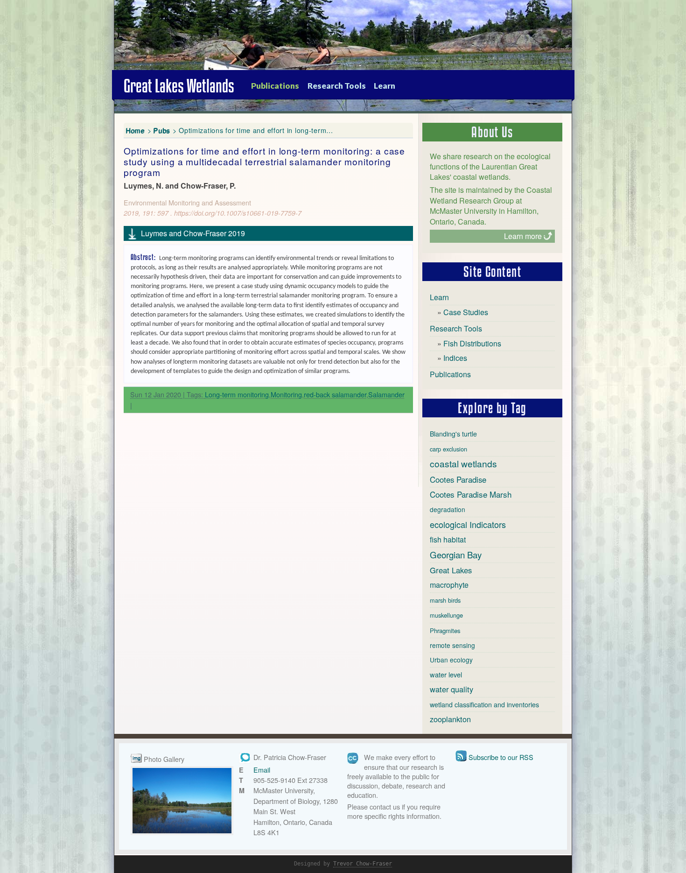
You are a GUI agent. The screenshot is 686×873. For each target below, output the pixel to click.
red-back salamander (335, 394)
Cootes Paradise (458, 479)
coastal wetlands (463, 463)
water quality (451, 689)
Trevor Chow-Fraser (362, 863)
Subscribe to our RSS (501, 757)
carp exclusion (448, 448)
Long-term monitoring (237, 394)
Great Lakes (451, 570)
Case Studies (465, 312)
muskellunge (446, 615)
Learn (384, 86)
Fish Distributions (472, 343)
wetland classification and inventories (484, 704)
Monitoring (286, 394)
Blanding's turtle (453, 433)
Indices (455, 357)
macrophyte (449, 584)
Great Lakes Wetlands (179, 86)
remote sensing (452, 645)
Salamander (386, 394)
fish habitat (448, 539)
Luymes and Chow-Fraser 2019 (193, 233)
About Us (492, 132)
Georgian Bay (456, 555)
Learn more (523, 236)
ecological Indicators (468, 524)
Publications (275, 86)
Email (261, 769)
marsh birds (445, 600)
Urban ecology (451, 659)
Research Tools (337, 86)
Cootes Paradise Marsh (470, 494)
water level (446, 674)
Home (135, 130)
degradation (447, 509)
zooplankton (450, 719)
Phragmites (445, 630)
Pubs (162, 130)
